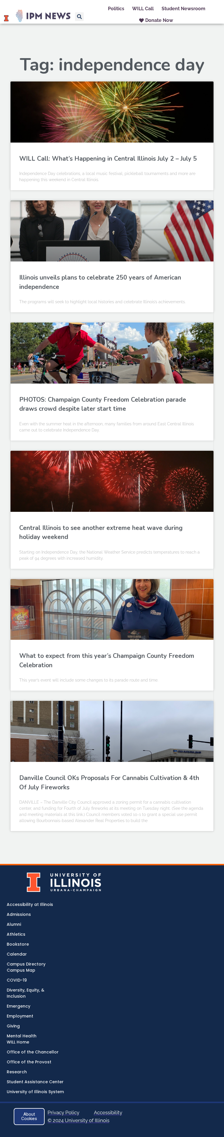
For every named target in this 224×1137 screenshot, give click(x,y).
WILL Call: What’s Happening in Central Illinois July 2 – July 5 (108, 159)
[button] (79, 16)
